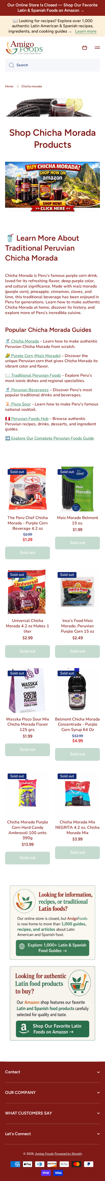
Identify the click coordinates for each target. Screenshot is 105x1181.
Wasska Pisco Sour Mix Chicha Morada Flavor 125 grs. (27, 724)
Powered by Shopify (68, 1154)
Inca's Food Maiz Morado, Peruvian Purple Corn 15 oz (77, 626)
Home (9, 86)
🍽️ (33, 375)
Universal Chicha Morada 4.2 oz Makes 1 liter (27, 626)
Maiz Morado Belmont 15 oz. (77, 520)
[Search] (9, 65)
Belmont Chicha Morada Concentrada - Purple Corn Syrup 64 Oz (77, 724)
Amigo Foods (44, 1154)
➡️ (49, 438)
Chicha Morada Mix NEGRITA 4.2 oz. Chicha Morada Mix (77, 827)
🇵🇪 (26, 419)
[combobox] (52, 65)
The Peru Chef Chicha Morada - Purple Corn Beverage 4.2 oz (27, 523)
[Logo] (24, 47)
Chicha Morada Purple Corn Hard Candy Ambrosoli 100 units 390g (27, 830)
